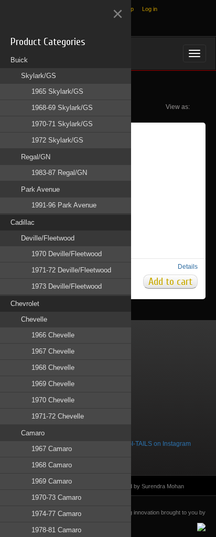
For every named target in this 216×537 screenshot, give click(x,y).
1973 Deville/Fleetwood (66, 286)
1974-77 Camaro (56, 514)
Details (188, 266)
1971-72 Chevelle (57, 416)
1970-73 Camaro (56, 497)
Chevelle (34, 319)
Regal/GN (35, 157)
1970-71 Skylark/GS (62, 124)
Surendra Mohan (163, 486)
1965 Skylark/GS (57, 91)
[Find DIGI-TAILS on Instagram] (144, 443)
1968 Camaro (51, 465)
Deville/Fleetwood (47, 238)
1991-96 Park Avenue (63, 205)
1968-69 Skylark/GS (62, 108)
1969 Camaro (51, 481)
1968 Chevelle (52, 367)
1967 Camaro (51, 449)
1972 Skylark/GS (57, 140)
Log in (149, 9)
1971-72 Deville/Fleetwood (71, 270)
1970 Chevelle (52, 400)
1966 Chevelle (52, 335)
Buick (19, 60)
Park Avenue (40, 189)
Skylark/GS (38, 76)
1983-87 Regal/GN (59, 173)
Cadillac (22, 222)
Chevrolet (24, 304)
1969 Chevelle (52, 384)
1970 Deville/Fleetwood (66, 254)
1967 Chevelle (52, 351)
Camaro (33, 433)
